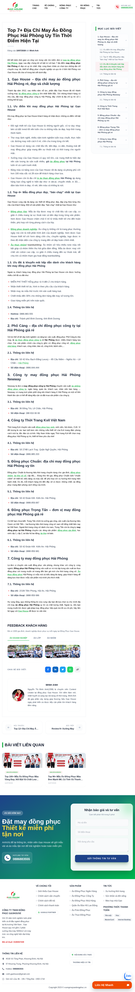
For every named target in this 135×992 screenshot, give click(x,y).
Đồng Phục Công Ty (65, 6)
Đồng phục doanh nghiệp (24, 229)
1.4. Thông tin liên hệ (108, 74)
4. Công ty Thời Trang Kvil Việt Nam (107, 107)
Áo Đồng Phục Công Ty (83, 896)
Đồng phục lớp (19, 211)
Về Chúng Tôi (49, 6)
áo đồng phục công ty (29, 94)
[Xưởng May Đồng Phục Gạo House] (15, 7)
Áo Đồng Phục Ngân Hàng (84, 891)
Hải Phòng (23, 363)
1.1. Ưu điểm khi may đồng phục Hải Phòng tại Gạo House (112, 51)
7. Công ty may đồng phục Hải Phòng (107, 140)
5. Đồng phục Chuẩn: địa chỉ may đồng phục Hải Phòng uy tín (109, 118)
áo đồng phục (57, 161)
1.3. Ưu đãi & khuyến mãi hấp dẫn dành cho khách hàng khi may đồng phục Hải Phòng (112, 66)
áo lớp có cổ (20, 476)
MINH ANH (52, 685)
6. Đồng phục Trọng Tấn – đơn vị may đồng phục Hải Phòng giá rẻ (109, 129)
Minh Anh (34, 50)
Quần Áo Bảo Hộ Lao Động (84, 905)
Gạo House (23, 611)
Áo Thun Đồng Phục (81, 915)
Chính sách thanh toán (48, 905)
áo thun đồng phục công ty (28, 340)
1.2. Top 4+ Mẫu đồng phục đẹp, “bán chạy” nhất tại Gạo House (112, 58)
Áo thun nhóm (18, 245)
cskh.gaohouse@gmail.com (18, 974)
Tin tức (99, 6)
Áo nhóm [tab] (51, 638)
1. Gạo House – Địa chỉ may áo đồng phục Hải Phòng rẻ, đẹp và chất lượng (108, 41)
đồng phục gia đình (67, 530)
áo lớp (43, 533)
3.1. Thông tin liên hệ (108, 100)
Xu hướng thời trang (115, 891)
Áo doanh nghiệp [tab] (18, 638)
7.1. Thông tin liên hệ (108, 147)
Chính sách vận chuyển (49, 896)
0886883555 (18, 969)
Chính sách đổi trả (46, 901)
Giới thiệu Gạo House (48, 891)
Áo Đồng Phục (84, 6)
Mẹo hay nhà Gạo (113, 901)
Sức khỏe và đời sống (115, 896)
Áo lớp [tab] (37, 638)
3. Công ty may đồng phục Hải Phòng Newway (109, 93)
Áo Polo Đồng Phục (81, 910)
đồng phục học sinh (45, 427)
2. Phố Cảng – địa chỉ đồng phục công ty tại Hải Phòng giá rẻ (108, 83)
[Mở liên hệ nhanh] (128, 976)
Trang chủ (35, 6)
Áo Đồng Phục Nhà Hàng (84, 901)
